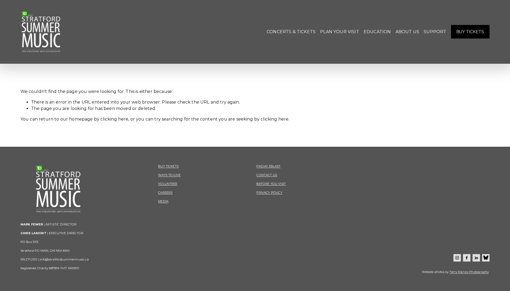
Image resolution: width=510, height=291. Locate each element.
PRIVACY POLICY (269, 192)
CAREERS (165, 192)
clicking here (114, 119)
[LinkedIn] (476, 258)
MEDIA (163, 201)
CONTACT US (266, 175)
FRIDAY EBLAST (268, 166)
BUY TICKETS (470, 31)
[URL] (486, 258)
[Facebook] (466, 258)
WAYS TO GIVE (169, 175)
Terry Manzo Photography (469, 272)
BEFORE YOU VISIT (271, 184)
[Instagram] (457, 258)
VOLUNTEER (167, 184)
